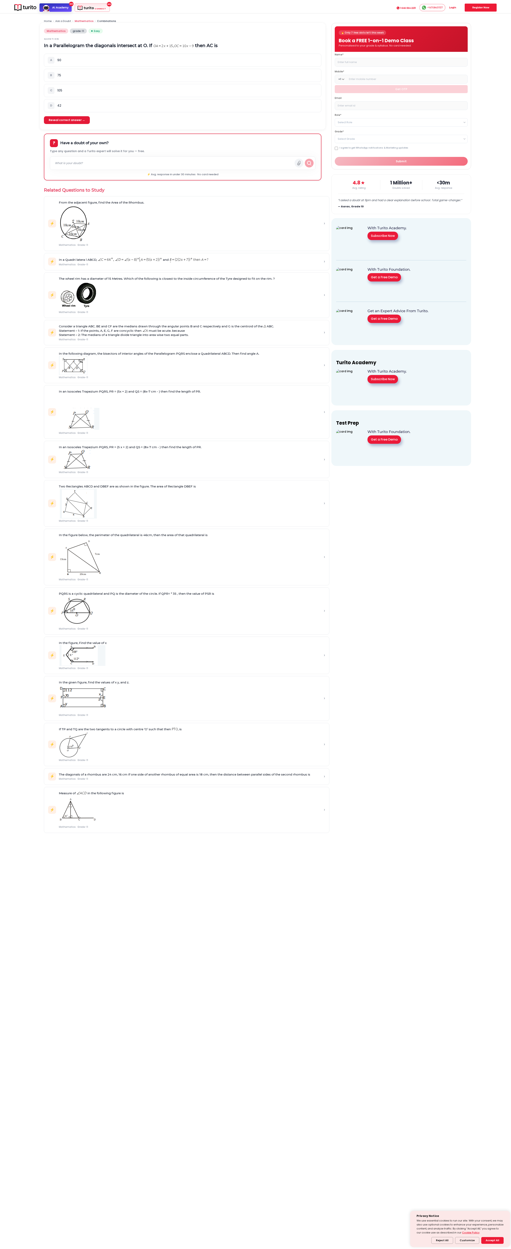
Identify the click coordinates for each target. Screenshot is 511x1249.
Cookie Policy (470, 1232)
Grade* (339, 131)
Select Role (345, 122)
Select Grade (346, 139)
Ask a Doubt (63, 21)
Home (48, 21)
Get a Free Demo (384, 277)
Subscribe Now (383, 235)
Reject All (442, 1240)
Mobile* (339, 71)
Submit (401, 161)
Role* (338, 115)
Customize (467, 1240)
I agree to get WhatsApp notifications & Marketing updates (374, 147)
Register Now (480, 7)
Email (338, 98)
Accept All (492, 1240)
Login (452, 7)
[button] (182, 60)
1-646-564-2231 (408, 8)
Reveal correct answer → (67, 120)
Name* (339, 54)
